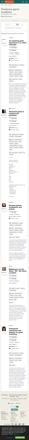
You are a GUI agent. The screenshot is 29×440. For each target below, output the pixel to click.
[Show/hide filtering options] (22, 24)
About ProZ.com (5, 398)
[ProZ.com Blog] (23, 424)
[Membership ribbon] (9, 37)
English (18, 403)
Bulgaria (5, 115)
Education (12, 396)
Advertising (20, 398)
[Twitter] (19, 424)
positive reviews (14, 60)
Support (25, 398)
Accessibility (11, 403)
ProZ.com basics (13, 398)
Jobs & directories (13, 395)
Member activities (23, 395)
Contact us (14, 409)
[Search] (23, 1)
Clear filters (19, 28)
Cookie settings (10, 437)
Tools (17, 396)
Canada (5, 43)
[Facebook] (12, 424)
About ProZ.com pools (7, 16)
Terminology (5, 395)
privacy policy (16, 434)
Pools (2, 4)
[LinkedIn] (16, 424)
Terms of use (15, 400)
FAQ (11, 400)
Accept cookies (20, 437)
